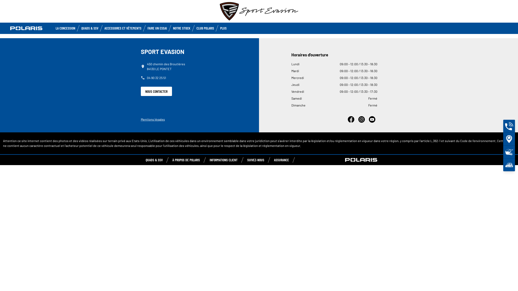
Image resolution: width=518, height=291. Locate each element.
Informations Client (224, 160)
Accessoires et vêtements (122, 28)
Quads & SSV (89, 28)
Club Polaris (205, 28)
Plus (223, 28)
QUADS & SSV (154, 160)
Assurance (281, 160)
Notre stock (181, 28)
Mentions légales (153, 119)
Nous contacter (156, 91)
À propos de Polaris (186, 160)
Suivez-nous (255, 160)
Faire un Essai (157, 28)
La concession (65, 28)
